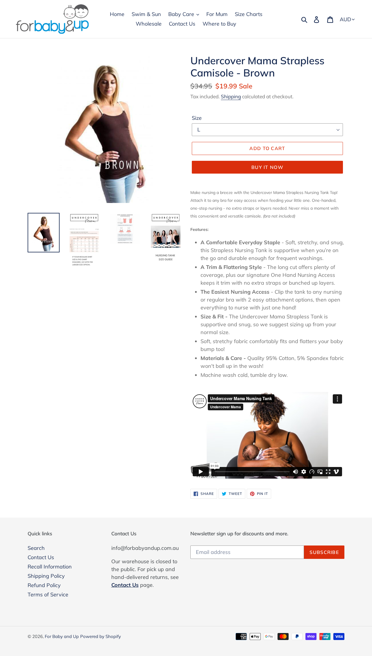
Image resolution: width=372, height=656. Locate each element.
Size (197, 118)
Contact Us (41, 557)
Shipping (231, 96)
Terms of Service (48, 594)
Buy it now (267, 167)
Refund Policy (44, 585)
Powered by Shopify (100, 636)
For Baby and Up (62, 636)
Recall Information (50, 566)
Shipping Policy (46, 576)
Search (36, 548)
